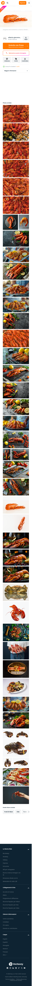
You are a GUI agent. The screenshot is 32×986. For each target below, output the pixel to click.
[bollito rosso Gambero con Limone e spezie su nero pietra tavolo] (16, 254)
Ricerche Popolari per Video (11, 956)
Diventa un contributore (10, 976)
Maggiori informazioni (10, 70)
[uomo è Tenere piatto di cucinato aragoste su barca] (16, 320)
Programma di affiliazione (10, 946)
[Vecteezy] (3, 3)
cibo (18, 859)
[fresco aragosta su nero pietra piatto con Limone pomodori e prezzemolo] (7, 469)
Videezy (5, 908)
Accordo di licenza (8, 940)
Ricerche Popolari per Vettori (11, 949)
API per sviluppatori (9, 917)
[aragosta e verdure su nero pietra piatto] (12, 482)
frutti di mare (8, 859)
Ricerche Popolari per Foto (10, 953)
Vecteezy (5, 904)
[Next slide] (25, 860)
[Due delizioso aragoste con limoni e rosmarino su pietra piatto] (16, 286)
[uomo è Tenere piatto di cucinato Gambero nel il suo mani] (16, 303)
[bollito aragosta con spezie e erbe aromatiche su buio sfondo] (16, 336)
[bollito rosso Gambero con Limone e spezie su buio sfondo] (16, 422)
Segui (25, 39)
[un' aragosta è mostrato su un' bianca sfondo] (16, 639)
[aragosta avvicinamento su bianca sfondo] (16, 532)
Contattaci (6, 970)
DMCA (4, 943)
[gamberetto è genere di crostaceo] (8, 237)
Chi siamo (6, 973)
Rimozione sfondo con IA (10, 926)
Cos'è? (17, 66)
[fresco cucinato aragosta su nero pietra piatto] (16, 496)
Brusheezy (6, 901)
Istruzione (6, 914)
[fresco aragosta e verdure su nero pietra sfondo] (16, 454)
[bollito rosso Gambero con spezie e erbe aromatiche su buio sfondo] (16, 405)
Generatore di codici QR (10, 929)
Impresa (5, 911)
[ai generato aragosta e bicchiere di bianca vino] (16, 568)
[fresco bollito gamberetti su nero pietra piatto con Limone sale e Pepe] (16, 371)
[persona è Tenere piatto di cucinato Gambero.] (16, 438)
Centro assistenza (8, 966)
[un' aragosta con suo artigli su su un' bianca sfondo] (8, 761)
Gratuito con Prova (16, 46)
